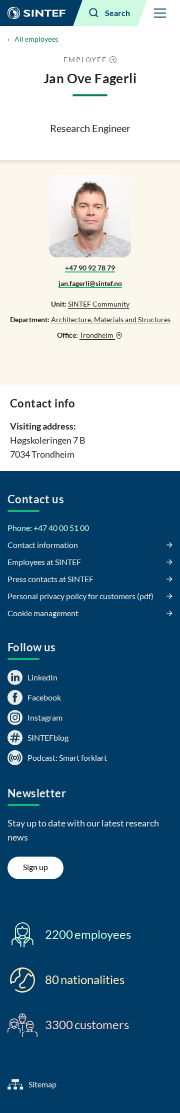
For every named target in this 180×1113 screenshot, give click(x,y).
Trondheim (97, 335)
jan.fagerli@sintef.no (90, 283)
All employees (36, 39)
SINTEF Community (99, 304)
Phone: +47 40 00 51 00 (48, 527)
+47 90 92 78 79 (90, 267)
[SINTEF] (36, 13)
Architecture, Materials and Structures (110, 319)
